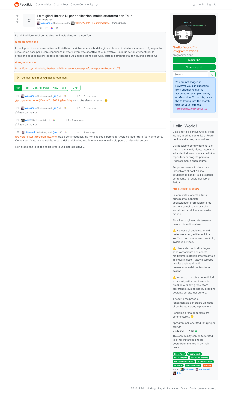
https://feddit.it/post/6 (186, 188)
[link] (46, 28)
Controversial (41, 87)
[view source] (57, 28)
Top (26, 87)
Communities (43, 4)
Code (193, 388)
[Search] (193, 4)
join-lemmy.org (207, 388)
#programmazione (26, 62)
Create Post (61, 4)
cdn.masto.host (45, 19)
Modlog (207, 365)
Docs (184, 388)
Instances (172, 388)
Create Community (82, 4)
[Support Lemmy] (96, 4)
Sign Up (211, 4)
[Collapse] (17, 96)
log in (35, 77)
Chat (75, 87)
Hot (18, 87)
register (47, 77)
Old (64, 87)
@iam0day (66, 100)
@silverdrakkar (24, 136)
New (55, 87)
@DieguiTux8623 (49, 100)
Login (201, 4)
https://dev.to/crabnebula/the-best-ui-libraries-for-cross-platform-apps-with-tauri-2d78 (67, 68)
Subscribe (194, 59)
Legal (161, 388)
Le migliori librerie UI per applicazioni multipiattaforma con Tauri (85, 16)
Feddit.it (26, 4)
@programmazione (26, 41)
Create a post (194, 67)
